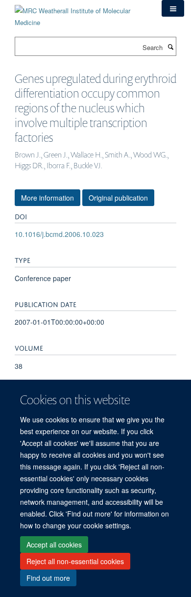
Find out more (48, 578)
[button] (173, 8)
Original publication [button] (118, 198)
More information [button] (47, 198)
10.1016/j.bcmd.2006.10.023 (59, 234)
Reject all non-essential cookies (75, 561)
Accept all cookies (54, 544)
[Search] (170, 46)
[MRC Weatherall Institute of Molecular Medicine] (81, 13)
